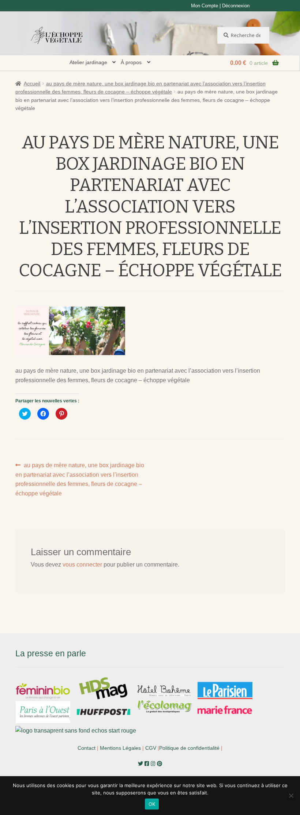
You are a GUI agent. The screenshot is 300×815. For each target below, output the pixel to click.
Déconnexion (236, 5)
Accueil (32, 83)
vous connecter (82, 564)
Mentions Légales (120, 748)
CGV (150, 748)
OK (152, 804)
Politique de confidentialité (189, 748)
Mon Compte (204, 5)
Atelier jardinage (88, 62)
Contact (86, 748)
